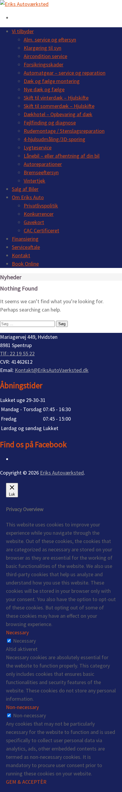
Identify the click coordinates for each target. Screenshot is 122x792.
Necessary (24, 640)
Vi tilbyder (23, 31)
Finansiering (25, 238)
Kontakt (21, 255)
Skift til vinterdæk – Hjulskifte (56, 97)
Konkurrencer (39, 213)
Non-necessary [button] (22, 707)
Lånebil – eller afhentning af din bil (61, 155)
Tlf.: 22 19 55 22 (17, 353)
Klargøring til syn (42, 47)
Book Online (25, 263)
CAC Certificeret (41, 230)
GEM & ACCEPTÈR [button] (26, 781)
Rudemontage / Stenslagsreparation (64, 130)
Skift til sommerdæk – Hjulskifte (59, 106)
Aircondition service (45, 56)
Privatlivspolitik (41, 205)
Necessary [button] (17, 632)
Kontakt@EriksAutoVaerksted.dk (52, 370)
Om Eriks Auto (28, 197)
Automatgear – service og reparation (64, 72)
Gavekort (34, 222)
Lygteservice (38, 147)
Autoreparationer (43, 164)
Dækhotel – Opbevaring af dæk (58, 114)
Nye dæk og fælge (44, 89)
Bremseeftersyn (41, 172)
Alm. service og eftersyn (50, 39)
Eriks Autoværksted (62, 472)
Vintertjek (34, 180)
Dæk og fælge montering (52, 81)
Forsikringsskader (43, 64)
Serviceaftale (26, 247)
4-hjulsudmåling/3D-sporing (54, 139)
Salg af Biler (25, 189)
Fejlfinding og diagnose (50, 122)
